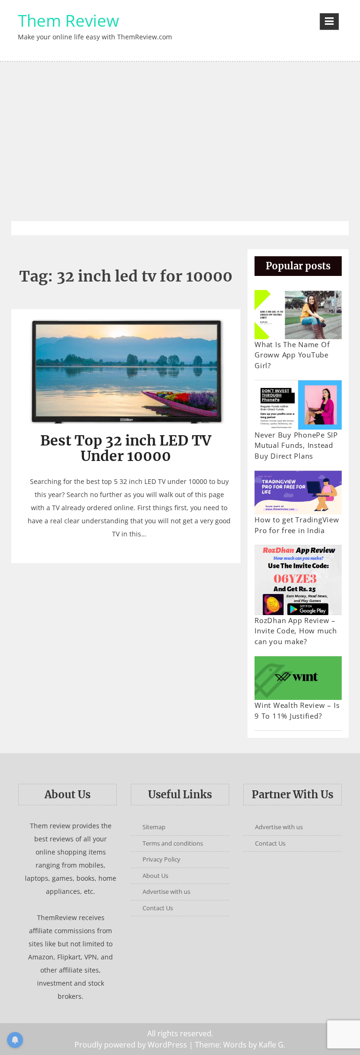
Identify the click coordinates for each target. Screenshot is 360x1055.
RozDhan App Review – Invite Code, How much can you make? (296, 631)
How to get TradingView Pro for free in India (297, 525)
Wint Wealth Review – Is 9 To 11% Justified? (297, 710)
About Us (155, 875)
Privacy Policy (161, 859)
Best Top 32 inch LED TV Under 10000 (125, 448)
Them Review (68, 20)
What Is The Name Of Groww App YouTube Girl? (292, 355)
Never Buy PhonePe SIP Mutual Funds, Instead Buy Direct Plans (296, 445)
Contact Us (157, 908)
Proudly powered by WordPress (131, 1045)
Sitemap (153, 827)
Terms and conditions (172, 843)
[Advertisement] (180, 141)
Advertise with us (166, 891)
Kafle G (271, 1045)
